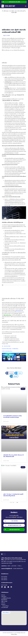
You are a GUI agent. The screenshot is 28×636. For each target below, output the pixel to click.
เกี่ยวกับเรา (3, 596)
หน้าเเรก (3, 595)
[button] (26, 6)
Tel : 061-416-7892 (6, 346)
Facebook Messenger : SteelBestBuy (10, 348)
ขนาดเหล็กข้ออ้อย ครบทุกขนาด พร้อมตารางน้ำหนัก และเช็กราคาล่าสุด (12, 416)
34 (17, 502)
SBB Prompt (4, 601)
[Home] (8, 6)
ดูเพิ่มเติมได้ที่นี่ (18, 310)
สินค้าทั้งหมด (4, 599)
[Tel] (2, 587)
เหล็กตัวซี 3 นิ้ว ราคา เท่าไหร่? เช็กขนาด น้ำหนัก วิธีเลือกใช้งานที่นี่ (13, 455)
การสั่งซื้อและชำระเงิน (6, 598)
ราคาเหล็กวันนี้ (4, 607)
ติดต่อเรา (3, 604)
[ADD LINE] (5, 587)
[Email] (9, 587)
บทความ (3, 603)
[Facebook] (12, 587)
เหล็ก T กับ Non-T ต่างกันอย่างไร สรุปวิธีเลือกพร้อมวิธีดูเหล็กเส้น (13, 495)
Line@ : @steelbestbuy (7, 351)
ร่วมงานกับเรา (5, 606)
